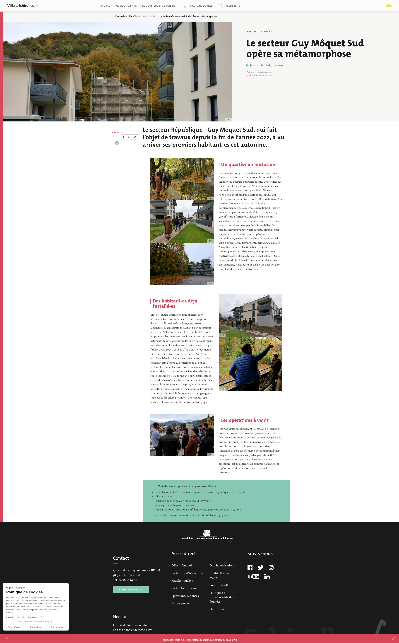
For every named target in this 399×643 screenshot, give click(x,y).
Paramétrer (35, 627)
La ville (105, 6)
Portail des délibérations (187, 573)
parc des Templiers (256, 203)
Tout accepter (57, 627)
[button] (6, 637)
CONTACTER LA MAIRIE (131, 589)
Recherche (233, 6)
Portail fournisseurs (184, 588)
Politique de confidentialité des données (221, 597)
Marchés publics (182, 580)
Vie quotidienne (126, 6)
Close (389, 638)
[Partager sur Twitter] (135, 137)
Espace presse (180, 603)
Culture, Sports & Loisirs (159, 6)
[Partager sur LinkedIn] (129, 137)
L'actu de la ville (201, 6)
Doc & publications (222, 565)
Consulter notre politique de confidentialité (24, 617)
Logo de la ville (219, 585)
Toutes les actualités (145, 16)
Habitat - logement (259, 31)
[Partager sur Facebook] (123, 137)
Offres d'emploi (181, 565)
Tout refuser (14, 627)
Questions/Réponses (185, 596)
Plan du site (217, 609)
